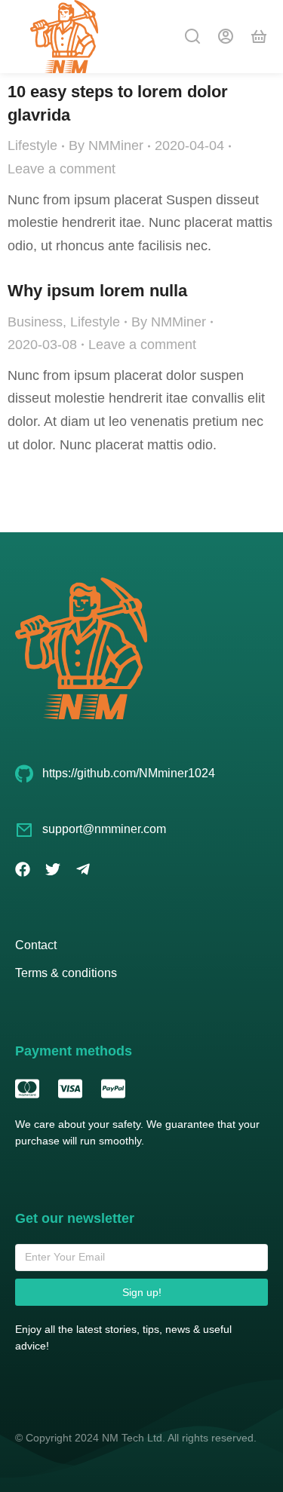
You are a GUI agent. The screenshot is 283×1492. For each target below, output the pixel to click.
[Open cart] (259, 36)
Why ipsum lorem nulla (97, 290)
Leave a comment (61, 168)
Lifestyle (32, 145)
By (106, 145)
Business (35, 321)
